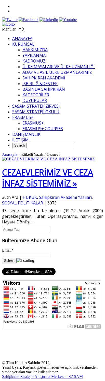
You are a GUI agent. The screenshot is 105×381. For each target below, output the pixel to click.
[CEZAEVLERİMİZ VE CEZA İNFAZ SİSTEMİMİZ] (48, 159)
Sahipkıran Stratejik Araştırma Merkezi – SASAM (42, 376)
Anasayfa (9, 154)
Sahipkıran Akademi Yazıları (65, 197)
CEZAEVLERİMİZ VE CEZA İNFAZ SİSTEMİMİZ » (47, 178)
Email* (8, 250)
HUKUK (30, 197)
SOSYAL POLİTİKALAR (22, 203)
